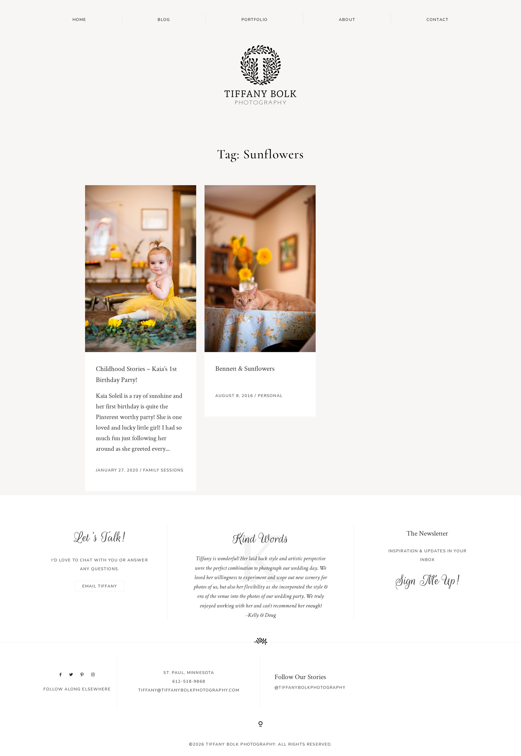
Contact (438, 19)
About (347, 19)
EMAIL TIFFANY (99, 586)
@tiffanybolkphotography (310, 687)
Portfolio (254, 19)
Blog (164, 19)
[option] (260, 572)
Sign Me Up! (427, 580)
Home (79, 19)
